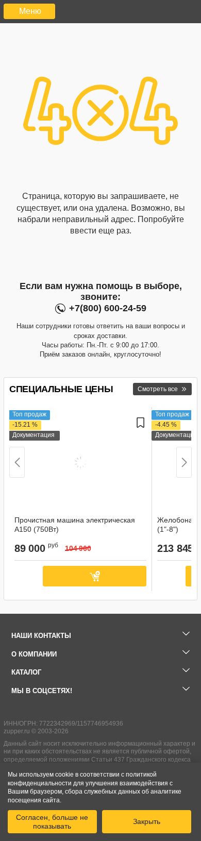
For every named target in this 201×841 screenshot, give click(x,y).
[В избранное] (140, 463)
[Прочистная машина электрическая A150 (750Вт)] (80, 463)
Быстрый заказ (26, 576)
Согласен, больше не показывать (52, 821)
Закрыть (146, 821)
